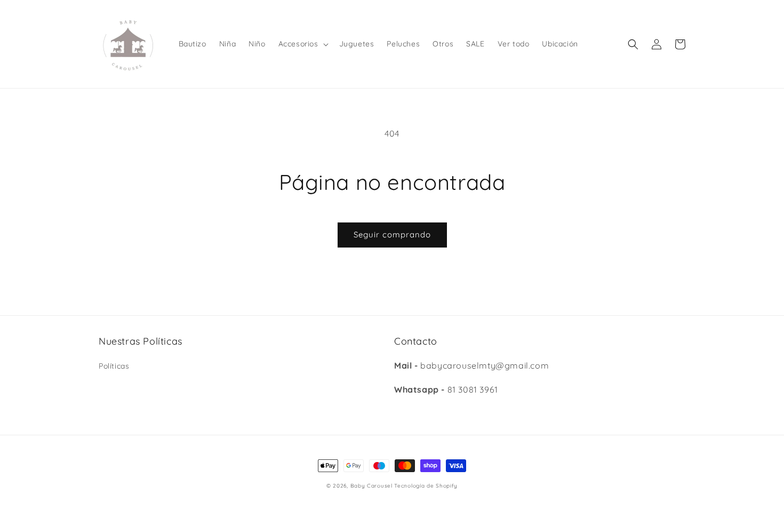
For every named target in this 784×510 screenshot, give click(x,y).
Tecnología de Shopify (426, 485)
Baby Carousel (371, 485)
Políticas (114, 366)
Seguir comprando (392, 234)
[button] (302, 44)
